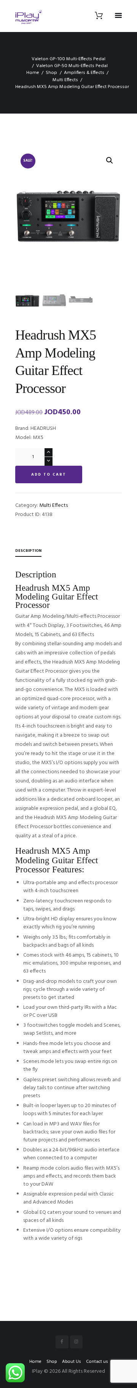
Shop (51, 72)
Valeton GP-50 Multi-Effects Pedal (72, 66)
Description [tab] (28, 551)
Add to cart (48, 474)
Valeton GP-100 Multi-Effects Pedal (68, 59)
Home (32, 72)
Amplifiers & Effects (84, 72)
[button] (109, 160)
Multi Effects (65, 80)
